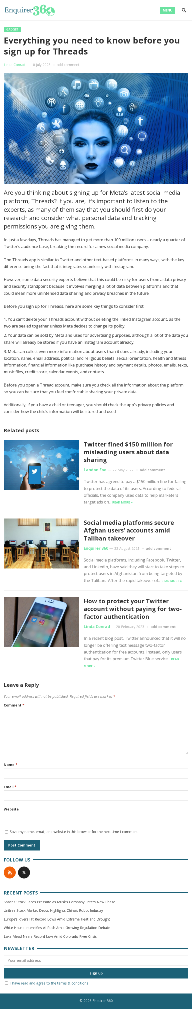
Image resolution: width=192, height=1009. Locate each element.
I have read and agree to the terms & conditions (49, 983)
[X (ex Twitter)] (24, 872)
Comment (14, 705)
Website (11, 809)
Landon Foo (95, 469)
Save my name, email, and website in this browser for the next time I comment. (74, 831)
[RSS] (10, 872)
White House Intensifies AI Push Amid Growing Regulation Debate (57, 927)
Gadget (12, 29)
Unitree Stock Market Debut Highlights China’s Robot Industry (53, 910)
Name (11, 764)
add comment (68, 64)
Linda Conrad (14, 64)
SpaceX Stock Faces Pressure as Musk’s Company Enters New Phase (59, 902)
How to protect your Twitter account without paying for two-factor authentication (133, 608)
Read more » (122, 502)
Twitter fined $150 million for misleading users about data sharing (128, 452)
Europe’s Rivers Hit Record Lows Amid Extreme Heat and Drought (57, 919)
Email (10, 786)
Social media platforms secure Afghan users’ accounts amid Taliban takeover (129, 530)
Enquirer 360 (96, 548)
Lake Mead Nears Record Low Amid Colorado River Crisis (50, 936)
